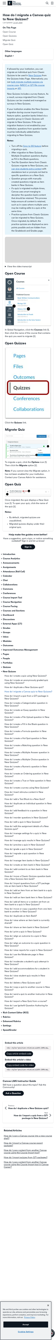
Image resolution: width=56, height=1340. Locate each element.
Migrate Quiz (9, 40)
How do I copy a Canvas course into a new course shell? (28, 1137)
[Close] (48, 1305)
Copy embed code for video (20, 1065)
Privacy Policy (29, 1317)
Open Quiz (8, 44)
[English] (14, 3)
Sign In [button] (28, 547)
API (19, 88)
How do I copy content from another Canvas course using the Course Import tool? (25, 1151)
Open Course (9, 32)
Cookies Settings (26, 1332)
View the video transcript (19, 266)
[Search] (47, 3)
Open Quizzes (10, 36)
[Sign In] (52, 3)
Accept (26, 1324)
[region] (26, 1320)
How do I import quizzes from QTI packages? (25, 1157)
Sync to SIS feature (32, 146)
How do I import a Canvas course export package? (23, 1144)
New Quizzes (34, 75)
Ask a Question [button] (13, 1093)
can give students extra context (26, 169)
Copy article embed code (19, 1053)
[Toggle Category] (2, 554)
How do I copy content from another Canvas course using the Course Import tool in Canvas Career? (26, 1164)
